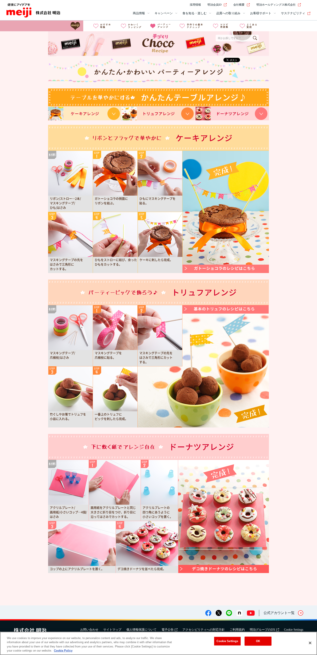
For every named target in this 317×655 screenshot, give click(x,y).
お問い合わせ (89, 629)
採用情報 (195, 4)
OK (258, 641)
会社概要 (239, 4)
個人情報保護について (141, 629)
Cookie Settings (293, 629)
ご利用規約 (237, 629)
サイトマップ (112, 629)
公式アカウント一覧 (279, 613)
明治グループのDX (262, 629)
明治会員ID (214, 4)
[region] (158, 643)
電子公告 (168, 629)
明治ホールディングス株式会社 (276, 4)
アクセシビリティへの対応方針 (203, 629)
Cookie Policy (63, 650)
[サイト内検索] (308, 4)
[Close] (310, 643)
